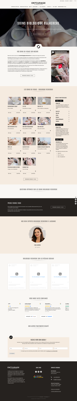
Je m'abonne (12, 353)
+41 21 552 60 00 (56, 377)
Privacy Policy (41, 396)
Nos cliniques (42, 6)
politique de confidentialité (52, 351)
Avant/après (35, 6)
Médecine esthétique (24, 6)
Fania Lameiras (37, 237)
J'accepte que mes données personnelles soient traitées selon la (39, 351)
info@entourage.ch (57, 379)
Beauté (30, 6)
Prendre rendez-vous (62, 6)
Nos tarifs (55, 6)
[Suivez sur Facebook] (36, 372)
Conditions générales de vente (56, 391)
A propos (49, 6)
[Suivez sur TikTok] (41, 372)
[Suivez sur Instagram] (38, 372)
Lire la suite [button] (12, 311)
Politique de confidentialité (55, 389)
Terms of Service (46, 396)
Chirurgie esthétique (15, 6)
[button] (68, 307)
